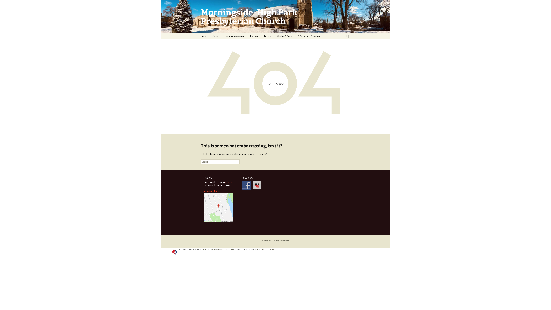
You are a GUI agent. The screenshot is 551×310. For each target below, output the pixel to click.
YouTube (228, 182)
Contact (216, 36)
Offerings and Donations (309, 36)
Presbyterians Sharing (264, 249)
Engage (267, 36)
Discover (254, 36)
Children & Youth (284, 36)
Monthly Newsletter (235, 36)
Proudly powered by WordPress (275, 240)
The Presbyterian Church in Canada (218, 249)
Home (203, 36)
